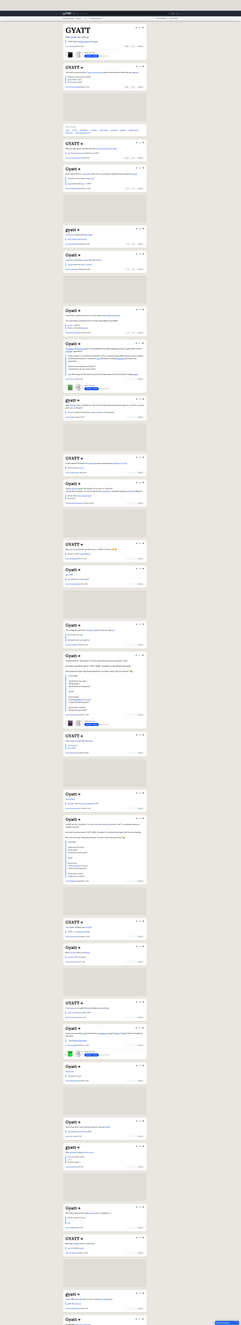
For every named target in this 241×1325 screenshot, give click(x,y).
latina (93, 412)
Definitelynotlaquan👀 (77, 503)
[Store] (173, 13)
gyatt (67, 244)
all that (81, 41)
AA (111, 661)
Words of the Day (68, 18)
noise (69, 1299)
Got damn (70, 957)
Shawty (82, 554)
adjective (70, 260)
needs (86, 41)
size (72, 1071)
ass (87, 37)
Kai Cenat (123, 463)
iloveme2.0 (74, 753)
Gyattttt (89, 264)
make (80, 1299)
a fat (79, 468)
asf (89, 554)
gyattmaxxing (133, 130)
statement (80, 932)
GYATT (67, 46)
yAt (84, 1033)
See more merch (104, 56)
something (105, 491)
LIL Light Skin (74, 962)
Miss (67, 575)
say (93, 153)
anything (73, 37)
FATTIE (84, 239)
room (83, 264)
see (74, 549)
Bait (68, 1223)
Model (69, 79)
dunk (89, 496)
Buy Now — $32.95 (91, 56)
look (75, 1304)
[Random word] (168, 13)
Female (89, 630)
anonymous (74, 936)
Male (95, 630)
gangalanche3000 (76, 188)
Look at (70, 1248)
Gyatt (67, 130)
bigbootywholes (75, 584)
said (95, 41)
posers (135, 374)
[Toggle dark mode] (177, 13)
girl (69, 745)
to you (91, 1152)
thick (89, 927)
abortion (85, 328)
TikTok (109, 315)
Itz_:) (72, 1136)
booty (91, 741)
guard (88, 952)
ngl (89, 640)
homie (69, 412)
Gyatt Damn (104, 130)
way (96, 824)
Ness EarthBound (75, 333)
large (85, 235)
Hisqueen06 (74, 559)
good (79, 1304)
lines (117, 1033)
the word (80, 348)
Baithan (73, 1228)
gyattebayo (84, 130)
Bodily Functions (96, 18)
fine (86, 1131)
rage (81, 635)
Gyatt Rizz (69, 133)
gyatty (73, 46)
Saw (68, 153)
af (83, 1127)
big (79, 1076)
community (97, 72)
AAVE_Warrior (75, 473)
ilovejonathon (74, 244)
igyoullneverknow (76, 1308)
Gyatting (94, 130)
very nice (85, 1152)
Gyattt (74, 130)
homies (71, 235)
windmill (84, 496)
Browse (78, 18)
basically (73, 405)
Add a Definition (162, 18)
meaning (69, 351)
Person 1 (70, 325)
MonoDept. (74, 715)
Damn (70, 1131)
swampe (73, 417)
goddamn (102, 1033)
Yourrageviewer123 (76, 158)
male (114, 149)
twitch (90, 72)
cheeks (90, 235)
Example (70, 803)
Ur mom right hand (76, 808)
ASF (110, 549)
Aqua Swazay (74, 645)
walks (73, 745)
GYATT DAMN (71, 239)
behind (99, 412)
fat (101, 1213)
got (80, 640)
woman (70, 264)
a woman (85, 260)
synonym (70, 348)
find (101, 1008)
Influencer (116, 463)
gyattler (123, 130)
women (107, 149)
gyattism (114, 130)
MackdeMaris (74, 1081)
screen (92, 178)
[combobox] (123, 13)
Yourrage (134, 174)
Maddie (77, 1243)
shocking (130, 491)
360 (79, 79)
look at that (77, 1040)
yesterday (79, 153)
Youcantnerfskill (75, 87)
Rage (69, 184)
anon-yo (73, 379)
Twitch (117, 315)
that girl (83, 803)
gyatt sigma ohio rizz (83, 133)
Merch (141, 46)
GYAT (67, 927)
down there (90, 803)
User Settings (173, 18)
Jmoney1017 (75, 1017)
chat (71, 82)
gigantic (82, 579)
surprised (73, 1008)
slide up (71, 1012)
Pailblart (73, 1253)
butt (136, 72)
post (80, 1012)
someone (73, 1152)
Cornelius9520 (75, 1045)
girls (68, 799)
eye (88, 699)
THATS (79, 239)
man (98, 358)
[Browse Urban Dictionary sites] (68, 14)
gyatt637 (73, 1167)
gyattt (81, 1248)
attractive (100, 149)
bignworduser (75, 269)
